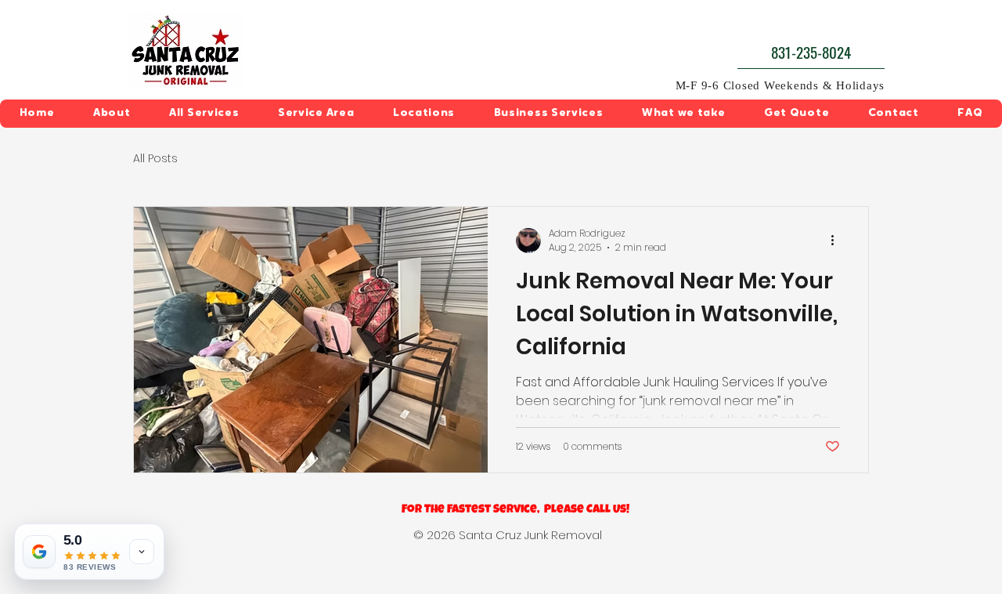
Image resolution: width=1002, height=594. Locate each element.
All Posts (155, 158)
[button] (204, 114)
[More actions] (837, 240)
